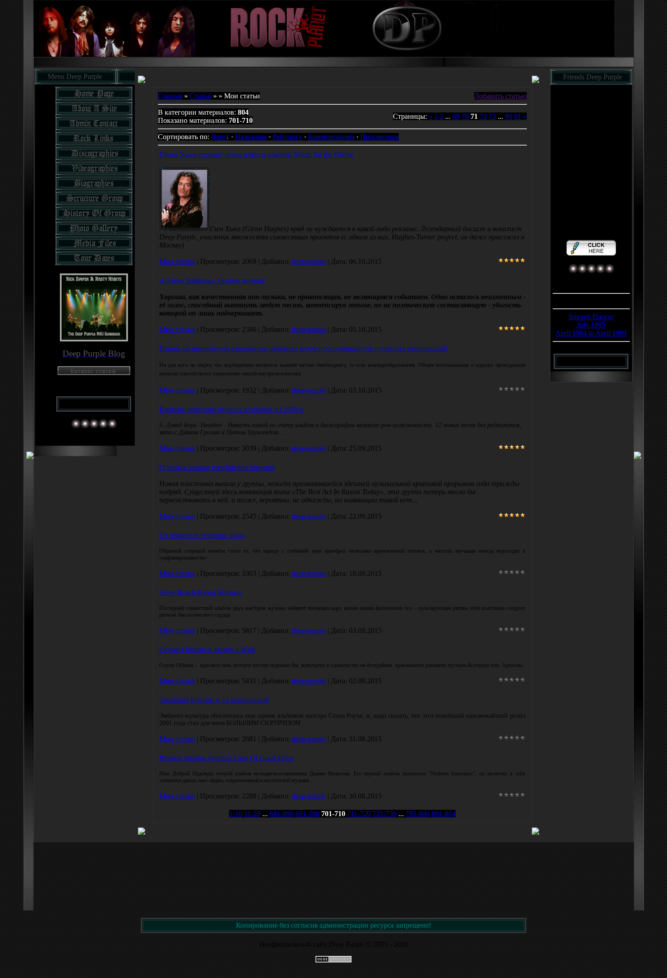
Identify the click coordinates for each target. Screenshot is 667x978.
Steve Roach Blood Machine (200, 592)
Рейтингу (287, 137)
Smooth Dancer (591, 317)
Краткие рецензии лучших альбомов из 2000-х (231, 409)
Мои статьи (177, 261)
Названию (251, 137)
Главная (170, 96)
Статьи (200, 96)
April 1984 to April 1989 (591, 333)
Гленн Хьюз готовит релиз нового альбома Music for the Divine (256, 154)
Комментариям (331, 137)
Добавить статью (500, 96)
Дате (218, 137)
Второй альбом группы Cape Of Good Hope (226, 758)
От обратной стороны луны (202, 535)
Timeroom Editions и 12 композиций (214, 700)
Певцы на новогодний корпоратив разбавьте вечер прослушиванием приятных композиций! (303, 348)
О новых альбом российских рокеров (217, 467)
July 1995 (591, 325)
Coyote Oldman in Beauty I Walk (207, 649)
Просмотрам (379, 137)
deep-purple (309, 261)
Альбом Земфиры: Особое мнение (212, 280)
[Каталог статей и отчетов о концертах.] (94, 372)
